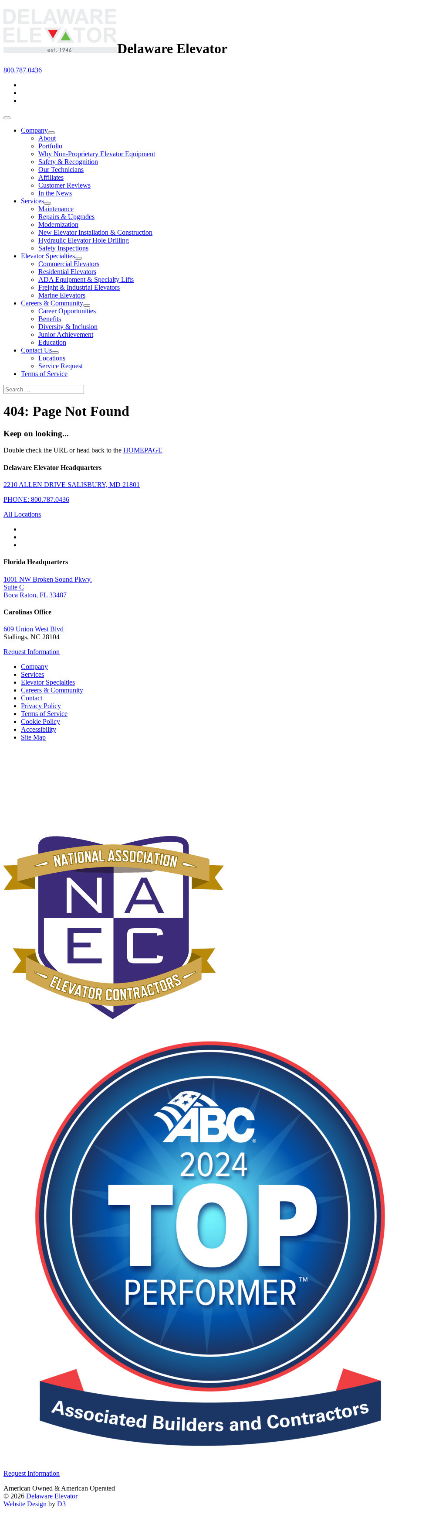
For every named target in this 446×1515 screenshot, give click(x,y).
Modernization (58, 224)
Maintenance (56, 209)
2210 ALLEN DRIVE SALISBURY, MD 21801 (71, 484)
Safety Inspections (63, 248)
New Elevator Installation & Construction (95, 232)
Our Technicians (61, 169)
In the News (55, 193)
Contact (31, 698)
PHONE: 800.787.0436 (36, 499)
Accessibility (38, 729)
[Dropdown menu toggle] (51, 132)
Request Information (31, 651)
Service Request (60, 366)
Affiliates (51, 177)
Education (52, 342)
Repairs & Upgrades (66, 216)
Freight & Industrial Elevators (79, 287)
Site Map (33, 737)
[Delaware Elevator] (60, 48)
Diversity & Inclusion (68, 326)
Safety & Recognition (68, 161)
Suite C (13, 587)
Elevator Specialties (48, 256)
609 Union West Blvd (33, 629)
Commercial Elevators (68, 263)
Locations (51, 358)
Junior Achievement (65, 334)
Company (34, 130)
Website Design (25, 1504)
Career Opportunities (67, 311)
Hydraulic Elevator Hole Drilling (83, 240)
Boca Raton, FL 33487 (35, 595)
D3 (61, 1504)
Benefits (49, 318)
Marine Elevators (61, 295)
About (47, 138)
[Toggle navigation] (6, 118)
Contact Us (36, 350)
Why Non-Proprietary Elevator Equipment (96, 154)
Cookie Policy (40, 721)
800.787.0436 (22, 70)
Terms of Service (44, 373)
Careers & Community (52, 303)
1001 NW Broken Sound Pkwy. (47, 579)
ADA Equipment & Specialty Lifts (86, 279)
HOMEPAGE (142, 450)
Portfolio (50, 146)
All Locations (22, 514)
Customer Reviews (64, 185)
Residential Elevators (67, 271)
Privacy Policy (41, 706)
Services (32, 201)
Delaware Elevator (52, 1496)
